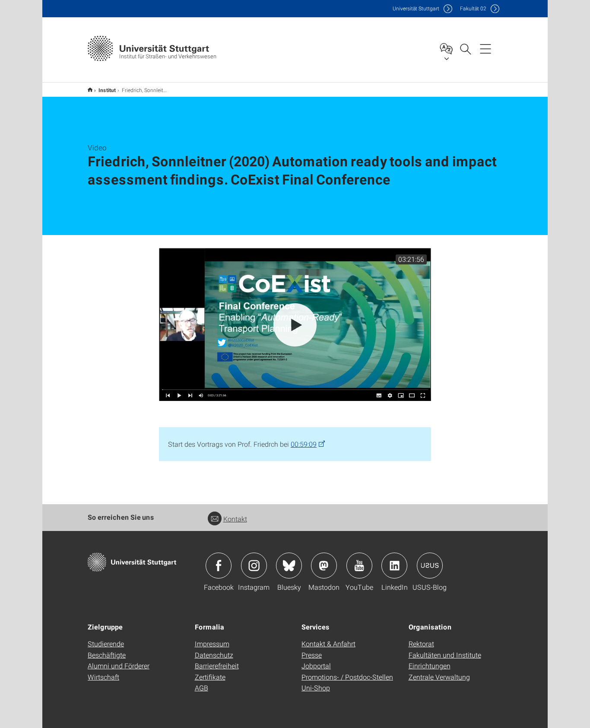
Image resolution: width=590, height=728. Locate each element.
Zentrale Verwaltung (439, 676)
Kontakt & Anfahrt (328, 643)
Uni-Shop (315, 687)
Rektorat (421, 643)
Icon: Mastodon (324, 566)
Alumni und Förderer (118, 665)
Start (90, 90)
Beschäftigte (107, 654)
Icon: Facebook (219, 566)
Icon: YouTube (359, 566)
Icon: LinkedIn (394, 566)
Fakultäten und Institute (445, 654)
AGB (201, 687)
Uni (416, 8)
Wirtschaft (103, 676)
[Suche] (465, 48)
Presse (311, 654)
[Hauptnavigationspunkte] (485, 48)
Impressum (212, 643)
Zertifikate (210, 676)
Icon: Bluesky (289, 566)
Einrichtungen (429, 665)
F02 (473, 8)
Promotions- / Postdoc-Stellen (347, 676)
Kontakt (235, 518)
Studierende (106, 643)
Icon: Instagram (254, 566)
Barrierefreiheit (217, 665)
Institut (107, 89)
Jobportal (316, 665)
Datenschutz (214, 654)
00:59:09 (304, 443)
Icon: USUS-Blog (430, 566)
